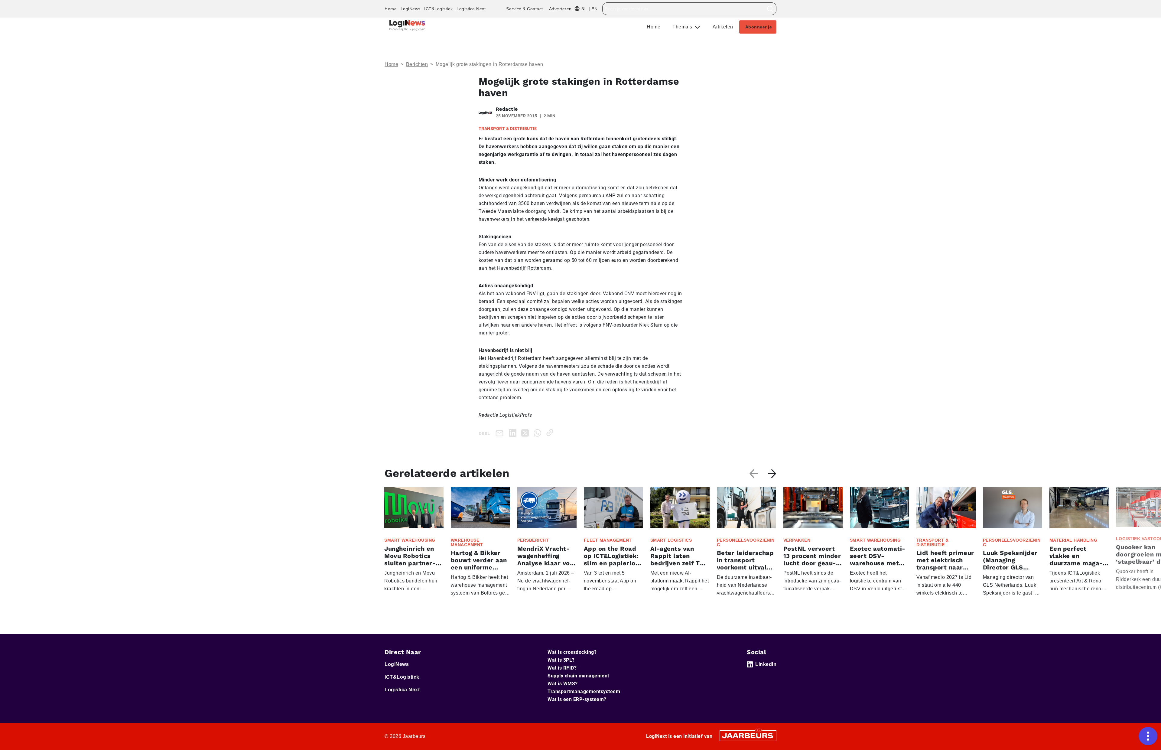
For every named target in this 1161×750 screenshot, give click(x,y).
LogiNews (411, 8)
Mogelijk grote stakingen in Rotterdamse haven (489, 64)
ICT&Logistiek (438, 8)
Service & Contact (524, 8)
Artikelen (723, 26)
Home (391, 8)
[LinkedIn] (514, 432)
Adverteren (560, 8)
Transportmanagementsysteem (584, 691)
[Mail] (500, 432)
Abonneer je (758, 26)
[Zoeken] (770, 8)
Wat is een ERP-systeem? (577, 699)
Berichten (417, 64)
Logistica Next (471, 8)
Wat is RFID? (562, 668)
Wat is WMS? (563, 683)
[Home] (407, 25)
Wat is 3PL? (561, 660)
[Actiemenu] (1148, 736)
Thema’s (683, 26)
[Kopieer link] (551, 432)
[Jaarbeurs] (748, 735)
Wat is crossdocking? (572, 652)
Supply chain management (578, 676)
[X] (526, 432)
